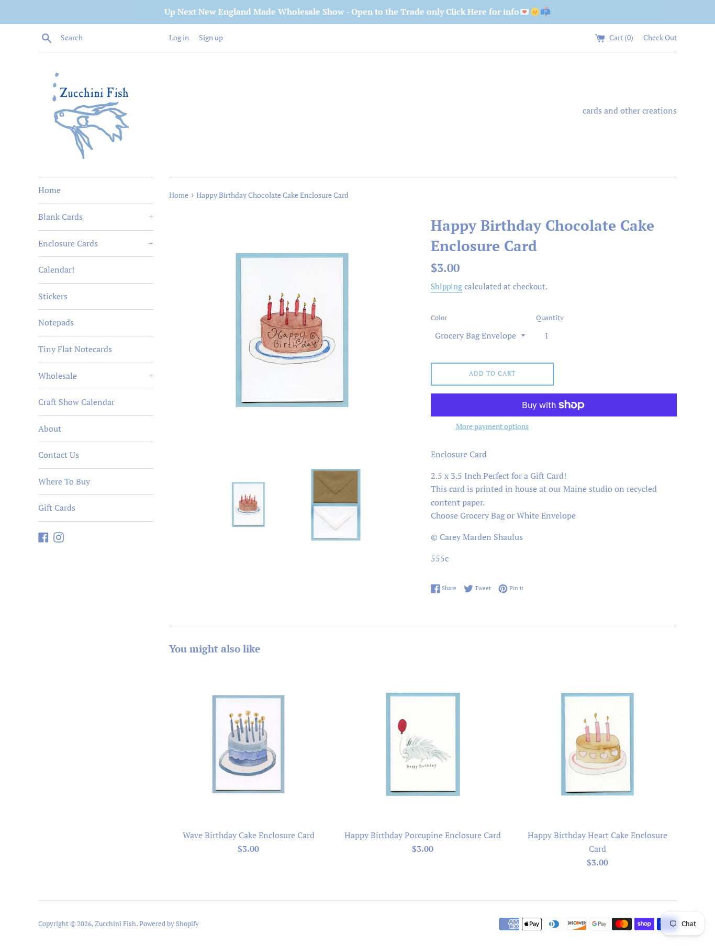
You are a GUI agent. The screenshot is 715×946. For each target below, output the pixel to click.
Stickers (53, 296)
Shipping (446, 286)
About (49, 428)
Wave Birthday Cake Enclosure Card (249, 835)
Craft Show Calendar (76, 402)
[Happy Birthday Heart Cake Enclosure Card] (597, 744)
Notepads (56, 322)
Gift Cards (56, 507)
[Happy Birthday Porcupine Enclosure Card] (422, 744)
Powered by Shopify (169, 923)
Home (49, 190)
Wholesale (95, 375)
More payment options (492, 426)
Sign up (211, 37)
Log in (179, 37)
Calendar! (56, 269)
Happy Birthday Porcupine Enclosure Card (422, 835)
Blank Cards (95, 216)
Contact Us (58, 454)
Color (439, 317)
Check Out (660, 37)
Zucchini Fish (115, 923)
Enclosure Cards (95, 243)
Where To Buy (64, 481)
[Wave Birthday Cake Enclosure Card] (248, 744)
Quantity (550, 317)
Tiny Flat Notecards (75, 349)
